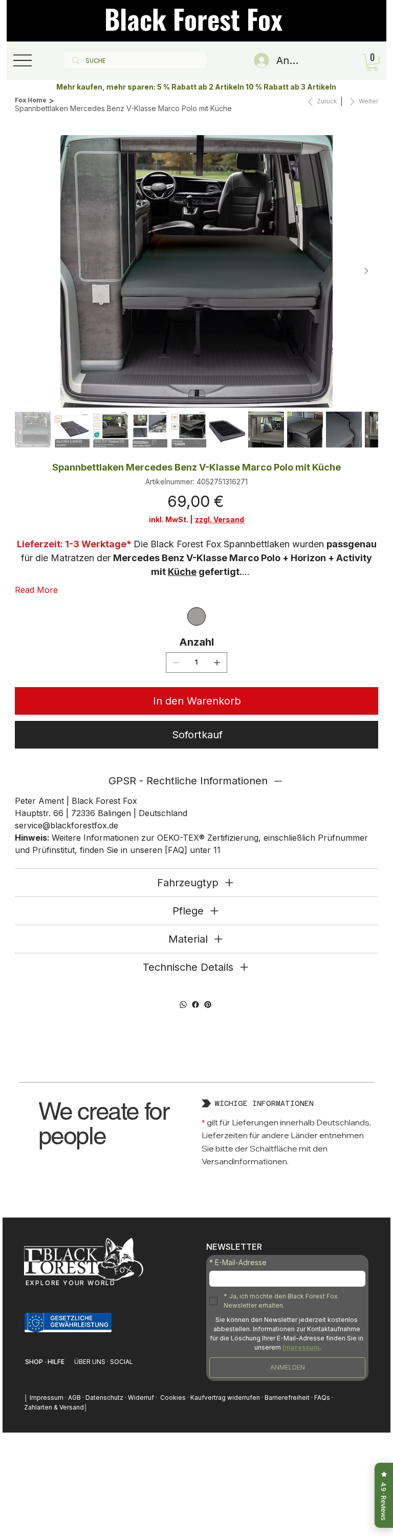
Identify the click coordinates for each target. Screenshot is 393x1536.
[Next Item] (366, 271)
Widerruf (141, 1397)
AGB (75, 1397)
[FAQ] (176, 850)
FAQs (323, 1397)
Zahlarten (38, 1407)
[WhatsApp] (183, 1004)
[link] (372, 62)
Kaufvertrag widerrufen (225, 1397)
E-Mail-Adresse (238, 1262)
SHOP (35, 1362)
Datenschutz (104, 1397)
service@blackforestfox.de (66, 825)
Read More (36, 590)
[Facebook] (195, 1004)
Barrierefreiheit (287, 1397)
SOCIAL (121, 1362)
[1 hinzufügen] (217, 662)
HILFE (56, 1362)
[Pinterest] (208, 1004)
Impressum (47, 1397)
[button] (68, 1322)
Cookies (173, 1397)
